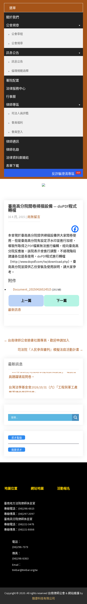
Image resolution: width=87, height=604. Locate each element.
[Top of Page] (75, 595)
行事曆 (11, 96)
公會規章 (12, 25)
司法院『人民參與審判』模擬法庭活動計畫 (50, 350)
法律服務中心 (15, 88)
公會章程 (17, 34)
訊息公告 (12, 53)
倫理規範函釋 (20, 71)
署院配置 (12, 80)
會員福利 (17, 122)
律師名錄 (12, 149)
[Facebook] (75, 228)
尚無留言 (33, 217)
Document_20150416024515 (32, 289)
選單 (12, 8)
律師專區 (12, 105)
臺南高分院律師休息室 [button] (18, 519)
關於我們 (12, 17)
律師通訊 (12, 141)
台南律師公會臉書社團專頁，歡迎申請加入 (36, 340)
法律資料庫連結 (17, 158)
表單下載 (12, 166)
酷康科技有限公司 (43, 598)
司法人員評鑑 (20, 113)
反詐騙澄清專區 (66, 173)
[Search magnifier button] (75, 417)
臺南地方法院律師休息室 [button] (19, 503)
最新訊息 (14, 310)
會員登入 (17, 132)
